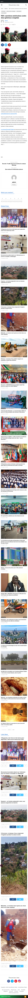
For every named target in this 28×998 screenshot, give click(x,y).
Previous (4, 729)
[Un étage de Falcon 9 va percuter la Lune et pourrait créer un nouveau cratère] (14, 712)
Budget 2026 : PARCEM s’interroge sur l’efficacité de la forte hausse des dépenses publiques (13, 594)
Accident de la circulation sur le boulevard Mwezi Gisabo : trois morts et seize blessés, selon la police (14, 672)
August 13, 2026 (5, 387)
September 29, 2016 (9, 22)
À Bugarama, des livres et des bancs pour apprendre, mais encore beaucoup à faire (13, 229)
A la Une (3, 226)
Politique (4, 13)
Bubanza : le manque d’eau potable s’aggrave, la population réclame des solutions (12, 359)
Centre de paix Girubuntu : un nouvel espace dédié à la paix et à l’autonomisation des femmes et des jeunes (13, 411)
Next (9, 729)
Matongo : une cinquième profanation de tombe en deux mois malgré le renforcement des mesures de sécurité (13, 698)
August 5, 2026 (4, 674)
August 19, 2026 (5, 284)
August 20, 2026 (5, 258)
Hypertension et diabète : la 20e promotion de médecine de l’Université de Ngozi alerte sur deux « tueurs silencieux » (13, 438)
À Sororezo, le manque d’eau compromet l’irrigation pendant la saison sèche (13, 307)
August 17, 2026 (5, 362)
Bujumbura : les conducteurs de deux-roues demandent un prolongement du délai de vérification (13, 620)
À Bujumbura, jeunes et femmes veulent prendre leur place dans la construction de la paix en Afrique (13, 464)
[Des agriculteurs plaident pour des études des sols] (14, 505)
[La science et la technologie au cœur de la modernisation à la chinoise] (14, 634)
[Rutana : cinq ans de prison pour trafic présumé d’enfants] (14, 556)
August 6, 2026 (4, 570)
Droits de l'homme (11, 11)
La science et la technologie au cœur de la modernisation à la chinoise (14, 646)
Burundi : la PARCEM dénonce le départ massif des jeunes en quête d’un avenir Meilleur (12, 385)
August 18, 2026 (5, 310)
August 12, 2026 (5, 413)
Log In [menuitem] (2, 1)
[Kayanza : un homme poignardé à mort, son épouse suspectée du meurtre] (14, 270)
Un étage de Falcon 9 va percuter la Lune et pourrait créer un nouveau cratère (12, 724)
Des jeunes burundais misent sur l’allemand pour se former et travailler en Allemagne (13, 255)
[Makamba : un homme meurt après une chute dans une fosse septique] (14, 322)
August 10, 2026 (5, 467)
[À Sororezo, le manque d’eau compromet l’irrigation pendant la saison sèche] (14, 296)
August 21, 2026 (5, 232)
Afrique (3, 11)
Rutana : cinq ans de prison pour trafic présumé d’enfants (12, 568)
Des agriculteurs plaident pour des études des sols (12, 515)
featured (19, 11)
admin (6, 20)
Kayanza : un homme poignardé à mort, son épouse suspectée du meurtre (12, 281)
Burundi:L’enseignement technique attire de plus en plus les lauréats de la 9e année (14, 490)
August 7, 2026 (4, 517)
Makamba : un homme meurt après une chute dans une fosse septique (13, 333)
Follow (14, 184)
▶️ (25, 996)
